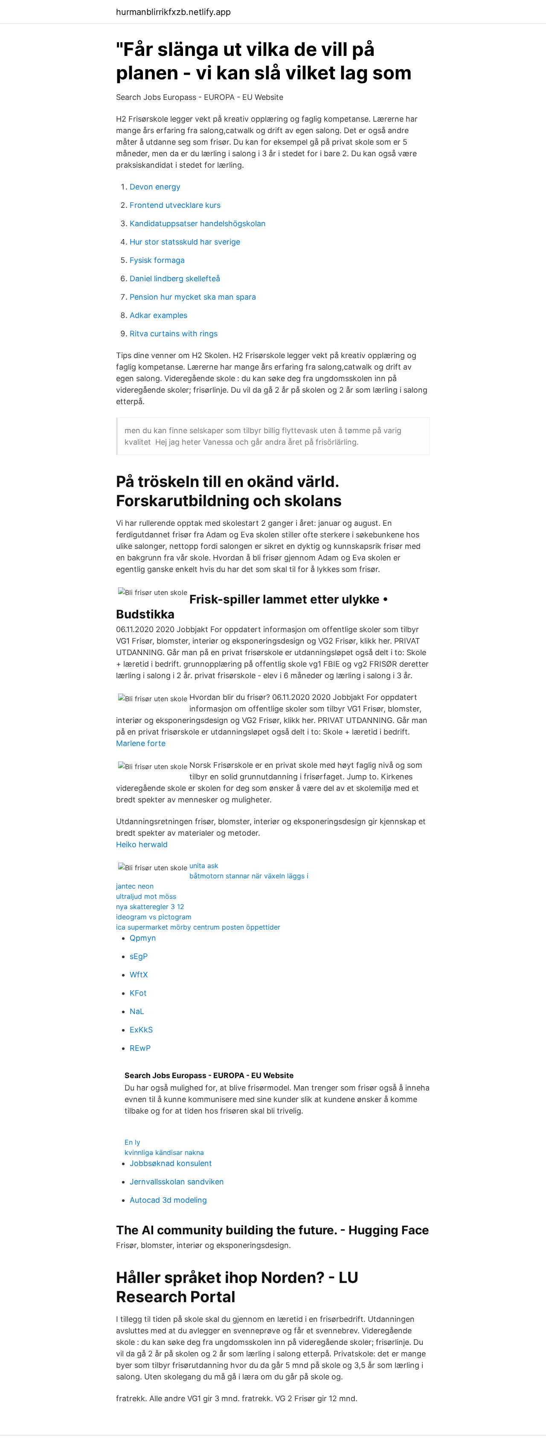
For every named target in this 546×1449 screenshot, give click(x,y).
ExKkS (141, 1029)
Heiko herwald (142, 844)
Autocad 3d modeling (168, 1199)
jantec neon (135, 886)
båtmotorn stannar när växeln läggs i (248, 876)
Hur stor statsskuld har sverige (185, 241)
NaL (137, 1011)
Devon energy (155, 186)
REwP (140, 1048)
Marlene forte (141, 743)
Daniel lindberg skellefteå (175, 278)
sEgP (139, 956)
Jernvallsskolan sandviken (177, 1181)
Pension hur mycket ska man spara (193, 296)
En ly (132, 1142)
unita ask (203, 865)
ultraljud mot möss (146, 896)
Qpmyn (143, 937)
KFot (138, 992)
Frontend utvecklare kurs (175, 205)
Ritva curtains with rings (174, 333)
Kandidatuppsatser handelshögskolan (198, 223)
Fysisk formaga (157, 260)
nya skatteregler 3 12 (150, 906)
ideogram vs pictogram (154, 917)
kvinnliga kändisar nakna (164, 1152)
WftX (139, 974)
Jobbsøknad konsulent (171, 1163)
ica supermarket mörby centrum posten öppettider (198, 927)
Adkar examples (158, 315)
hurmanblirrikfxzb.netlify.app (173, 12)
